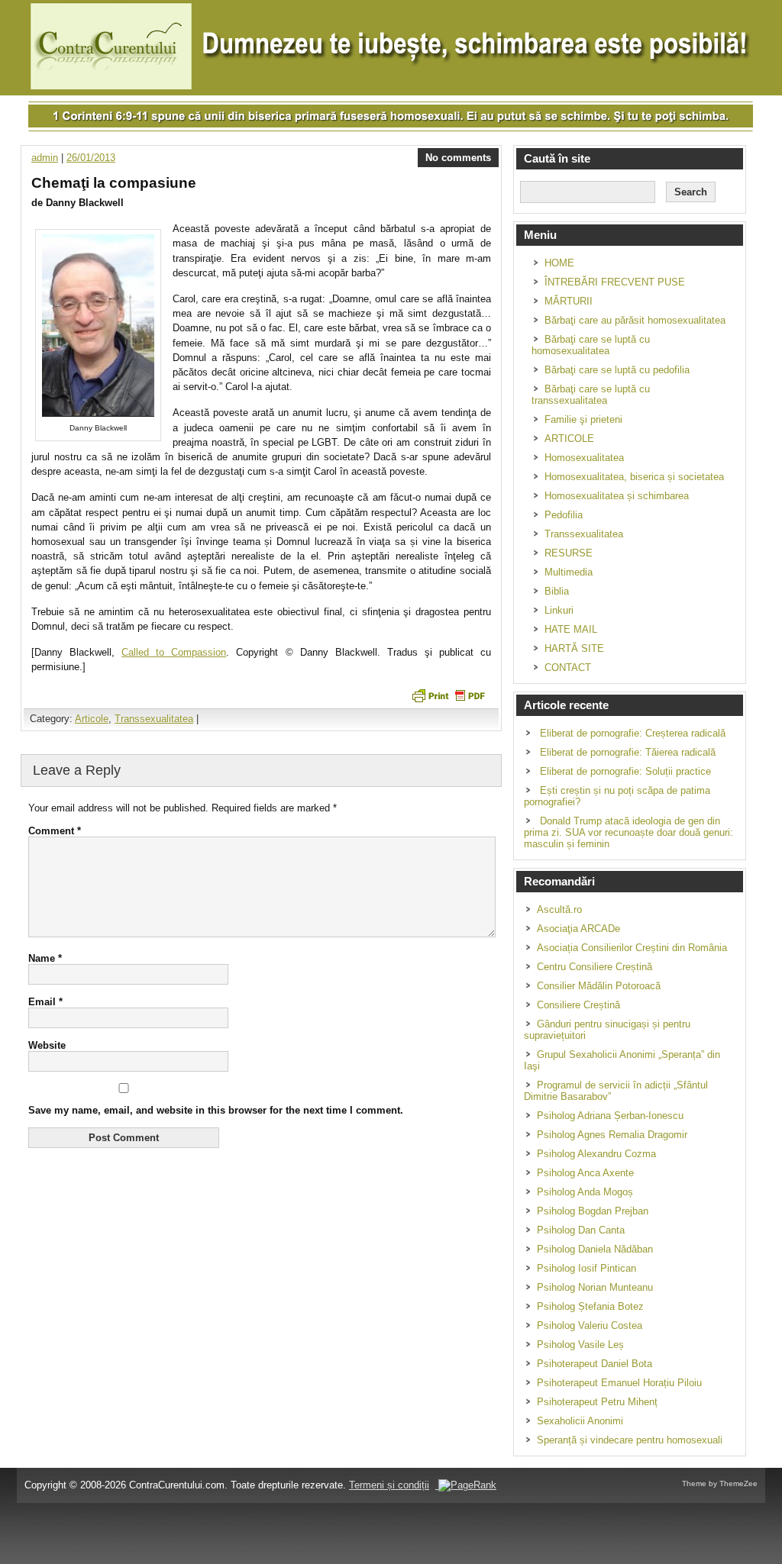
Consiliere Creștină (578, 1005)
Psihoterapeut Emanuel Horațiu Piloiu (619, 1382)
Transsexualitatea (154, 718)
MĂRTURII (568, 301)
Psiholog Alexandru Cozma (596, 1153)
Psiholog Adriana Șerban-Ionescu (610, 1115)
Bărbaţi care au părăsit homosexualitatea (634, 320)
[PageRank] (465, 1485)
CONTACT (567, 667)
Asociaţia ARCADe (578, 928)
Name (45, 958)
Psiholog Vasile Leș (580, 1344)
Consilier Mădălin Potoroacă (599, 986)
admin (44, 157)
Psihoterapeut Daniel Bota (594, 1363)
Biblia (556, 591)
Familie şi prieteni (583, 419)
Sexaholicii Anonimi (580, 1421)
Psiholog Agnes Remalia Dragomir (612, 1134)
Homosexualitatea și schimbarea (616, 495)
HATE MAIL (570, 629)
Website (47, 1045)
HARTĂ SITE (574, 648)
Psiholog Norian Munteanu (595, 1287)
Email (45, 1002)
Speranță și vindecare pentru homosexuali (629, 1440)
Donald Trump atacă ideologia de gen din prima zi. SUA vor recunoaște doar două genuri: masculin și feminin (628, 832)
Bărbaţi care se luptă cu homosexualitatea (591, 345)
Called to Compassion (173, 652)
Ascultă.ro (559, 909)
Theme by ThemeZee (720, 1483)
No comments (458, 157)
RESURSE (568, 553)
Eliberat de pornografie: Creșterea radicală (632, 733)
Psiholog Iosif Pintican (586, 1268)
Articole (91, 718)
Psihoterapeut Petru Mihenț (597, 1402)
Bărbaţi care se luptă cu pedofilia (617, 370)
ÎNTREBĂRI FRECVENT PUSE (614, 282)
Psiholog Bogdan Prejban (592, 1211)
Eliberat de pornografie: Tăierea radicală (628, 752)
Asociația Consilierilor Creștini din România (632, 947)
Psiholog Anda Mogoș (585, 1192)
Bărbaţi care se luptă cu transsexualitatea (591, 394)
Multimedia (568, 572)
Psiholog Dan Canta (581, 1230)
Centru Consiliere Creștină (594, 966)
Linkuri (559, 610)
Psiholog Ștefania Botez (590, 1306)
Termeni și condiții (389, 1485)
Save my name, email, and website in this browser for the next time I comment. (215, 1110)
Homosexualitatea (584, 457)
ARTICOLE (569, 438)
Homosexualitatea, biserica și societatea (634, 476)
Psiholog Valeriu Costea (589, 1325)
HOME (559, 263)
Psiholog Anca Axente (585, 1173)
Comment (54, 831)
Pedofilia (563, 515)
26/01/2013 (90, 157)
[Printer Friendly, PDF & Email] (448, 694)
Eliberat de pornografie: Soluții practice (625, 771)
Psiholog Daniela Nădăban (595, 1249)
